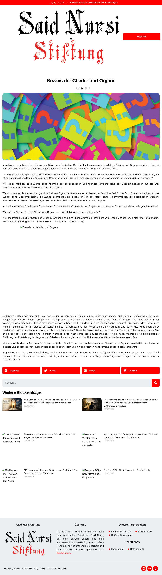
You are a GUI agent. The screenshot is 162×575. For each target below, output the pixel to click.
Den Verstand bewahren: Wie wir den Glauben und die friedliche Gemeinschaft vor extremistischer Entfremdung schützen (131, 402)
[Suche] (156, 383)
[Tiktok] (155, 568)
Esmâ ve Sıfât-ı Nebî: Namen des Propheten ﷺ (127, 470)
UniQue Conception (57, 568)
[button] (7, 36)
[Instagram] (143, 568)
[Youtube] (149, 568)
